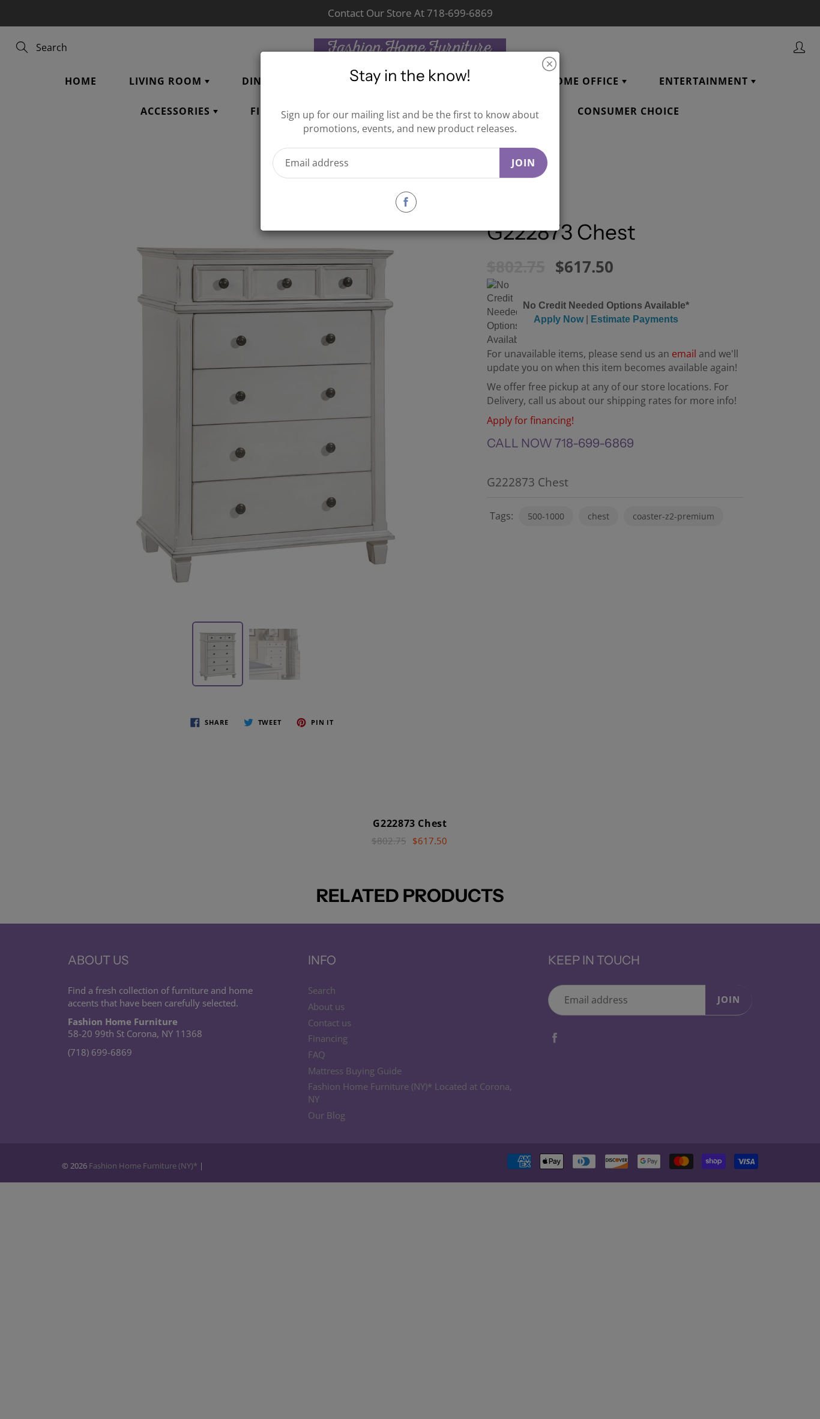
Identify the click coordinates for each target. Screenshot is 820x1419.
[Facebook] (406, 202)
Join (523, 162)
